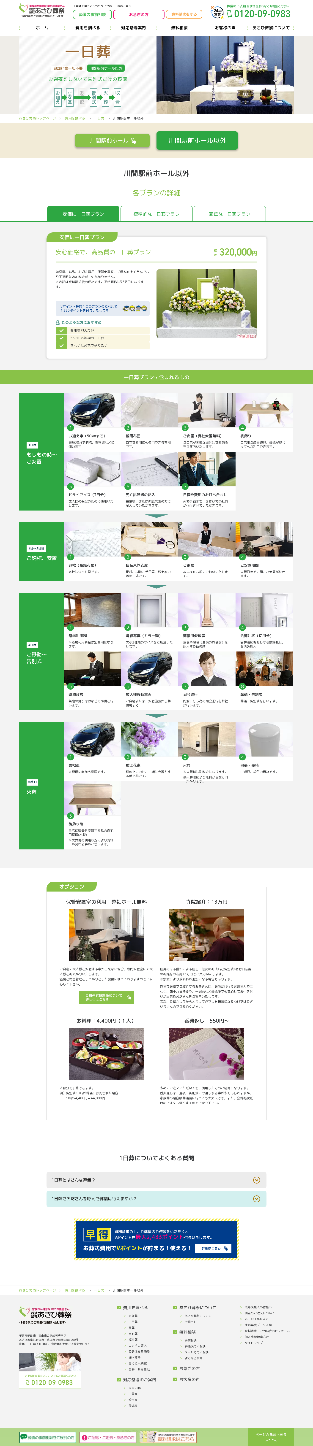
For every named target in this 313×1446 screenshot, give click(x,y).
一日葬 (99, 118)
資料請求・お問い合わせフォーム (267, 1331)
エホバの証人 (138, 1345)
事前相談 (191, 1340)
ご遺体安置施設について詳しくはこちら (104, 997)
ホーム (42, 28)
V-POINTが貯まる (257, 1319)
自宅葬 (133, 1334)
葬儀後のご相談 (195, 1346)
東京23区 (135, 1388)
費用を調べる (87, 28)
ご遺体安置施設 (139, 1351)
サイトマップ (254, 1343)
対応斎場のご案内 (139, 1380)
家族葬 (133, 1316)
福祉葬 (133, 1340)
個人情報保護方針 (257, 1337)
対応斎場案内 (133, 28)
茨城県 (133, 1406)
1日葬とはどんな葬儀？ (74, 1180)
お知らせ (191, 1322)
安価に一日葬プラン (83, 214)
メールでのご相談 (197, 1352)
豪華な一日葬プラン (229, 214)
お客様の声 (225, 28)
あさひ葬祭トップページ (37, 118)
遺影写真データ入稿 (258, 1325)
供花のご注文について (260, 1313)
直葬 (132, 1328)
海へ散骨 (134, 1357)
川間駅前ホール (109, 140)
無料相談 (179, 28)
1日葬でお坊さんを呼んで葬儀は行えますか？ (94, 1199)
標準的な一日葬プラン (156, 214)
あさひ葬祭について (271, 28)
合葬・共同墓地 (139, 1369)
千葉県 (133, 1394)
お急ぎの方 (189, 1368)
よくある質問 (194, 1358)
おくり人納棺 (138, 1363)
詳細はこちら (211, 1248)
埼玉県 (133, 1400)
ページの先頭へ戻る (270, 1434)
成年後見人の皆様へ (258, 1307)
